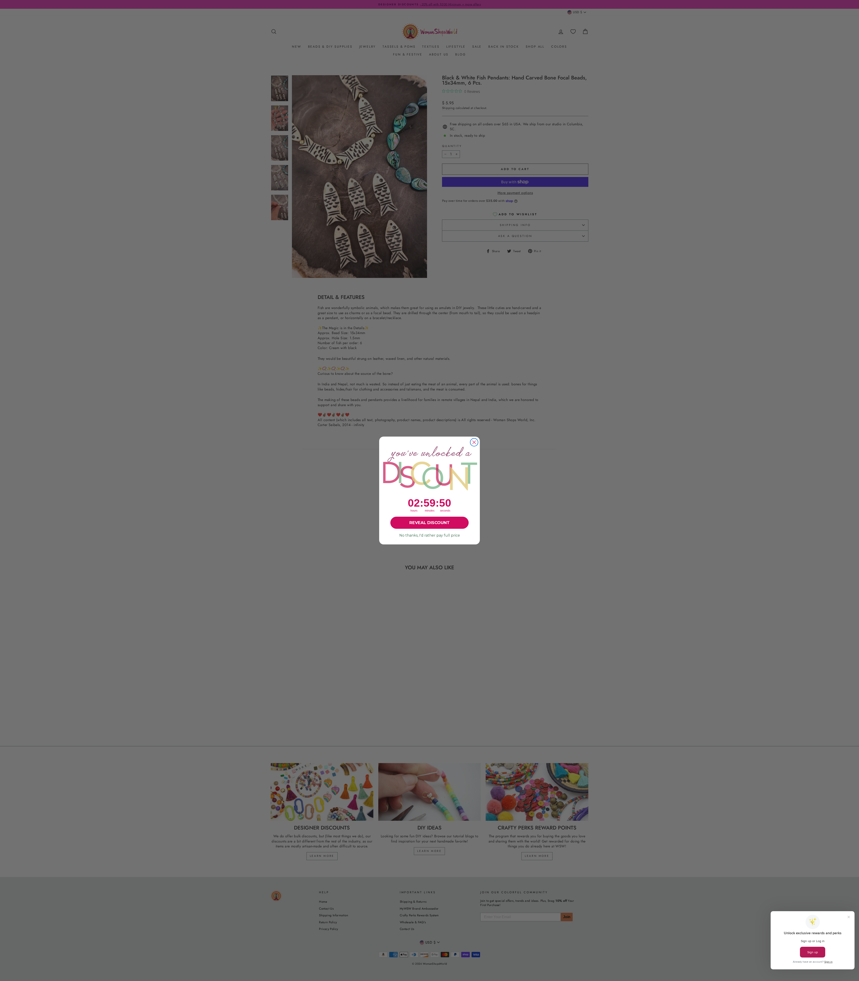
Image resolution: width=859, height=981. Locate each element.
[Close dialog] (474, 442)
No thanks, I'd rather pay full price (429, 535)
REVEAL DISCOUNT (429, 522)
